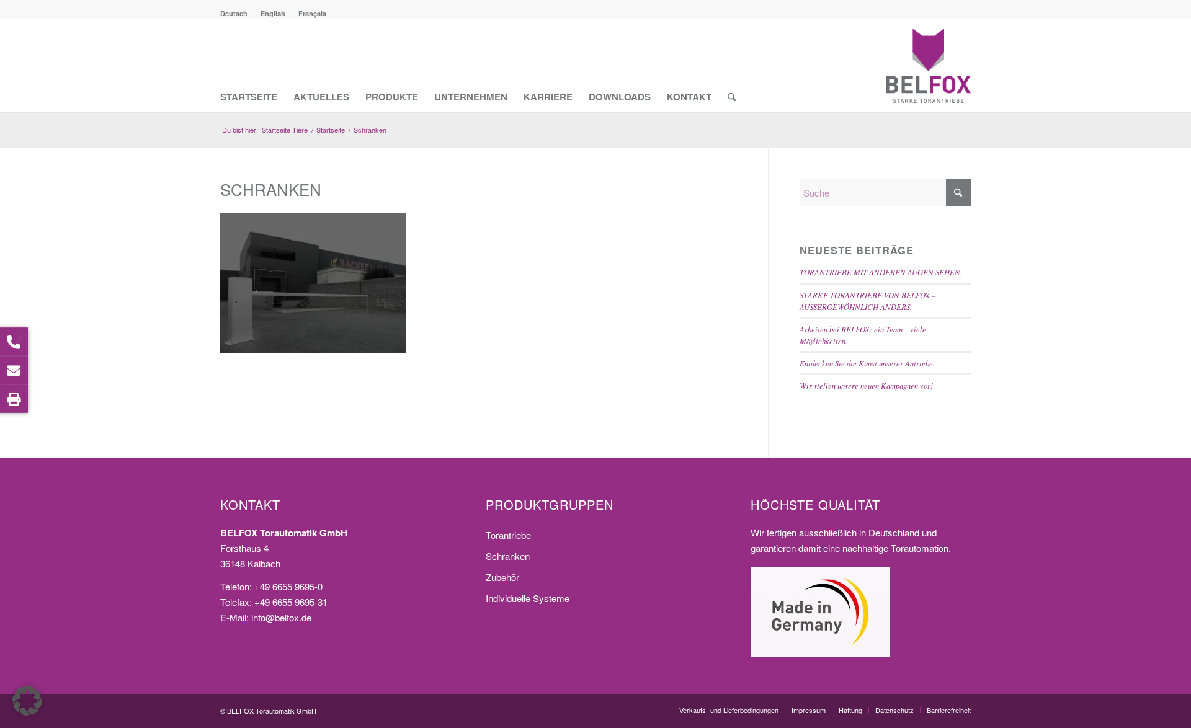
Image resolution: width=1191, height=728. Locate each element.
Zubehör (502, 577)
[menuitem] (237, 13)
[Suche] (732, 65)
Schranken (508, 555)
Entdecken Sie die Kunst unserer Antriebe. (867, 363)
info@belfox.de (281, 617)
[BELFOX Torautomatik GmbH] (928, 66)
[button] (27, 700)
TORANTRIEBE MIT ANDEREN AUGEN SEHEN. (881, 272)
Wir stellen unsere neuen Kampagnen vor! (866, 385)
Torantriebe (508, 534)
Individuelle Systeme (527, 598)
